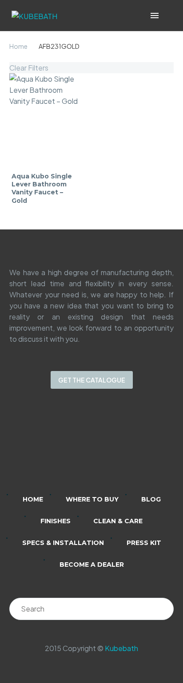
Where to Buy (92, 499)
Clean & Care (118, 521)
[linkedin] (57, 447)
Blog (151, 499)
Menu (155, 15)
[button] (167, 15)
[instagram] (80, 447)
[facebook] (103, 447)
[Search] (162, 609)
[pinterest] (126, 447)
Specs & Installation (63, 543)
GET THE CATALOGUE (91, 380)
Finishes (55, 521)
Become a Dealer (92, 565)
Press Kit (144, 543)
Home (18, 46)
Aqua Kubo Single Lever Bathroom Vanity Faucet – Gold (42, 188)
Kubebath (121, 648)
